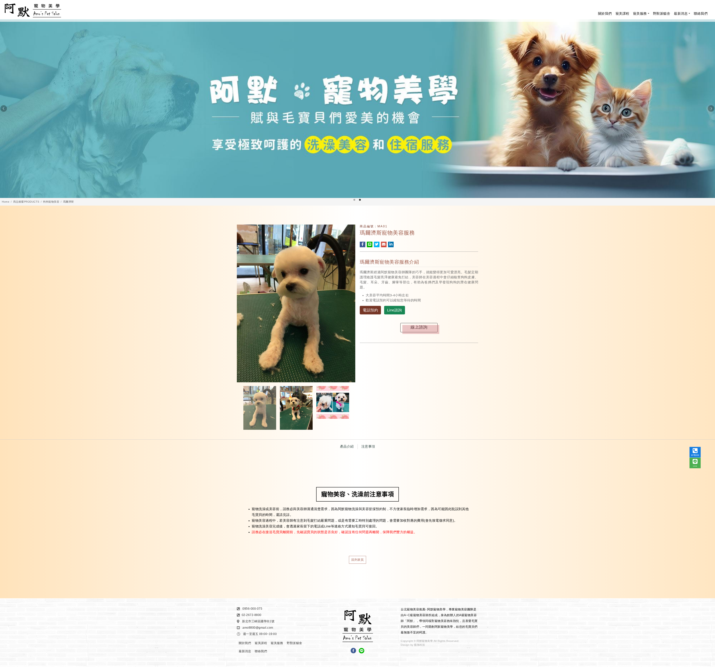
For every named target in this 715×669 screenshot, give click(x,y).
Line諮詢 (394, 310)
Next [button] (711, 108)
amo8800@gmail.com (257, 627)
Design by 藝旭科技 (413, 644)
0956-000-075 (252, 608)
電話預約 (370, 310)
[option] (357, 108)
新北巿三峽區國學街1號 (258, 621)
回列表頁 (357, 559)
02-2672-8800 (251, 615)
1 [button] (354, 200)
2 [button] (360, 200)
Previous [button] (3, 108)
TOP (696, 577)
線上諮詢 (419, 327)
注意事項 (368, 446)
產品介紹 (347, 446)
